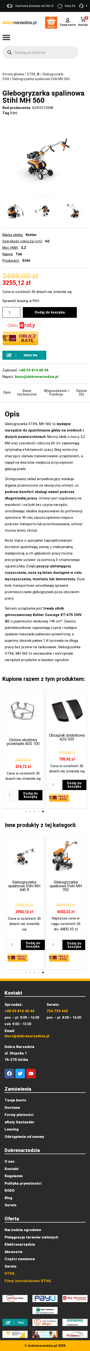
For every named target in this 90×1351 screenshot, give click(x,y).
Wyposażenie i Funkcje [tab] (56, 392)
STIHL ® (33, 74)
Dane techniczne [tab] (27, 392)
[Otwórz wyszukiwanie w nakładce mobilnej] (40, 52)
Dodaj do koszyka (50, 312)
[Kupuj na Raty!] (45, 355)
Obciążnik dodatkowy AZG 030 (67, 737)
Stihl (13, 113)
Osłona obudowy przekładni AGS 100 (23, 742)
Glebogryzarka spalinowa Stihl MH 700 (66, 886)
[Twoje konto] (68, 20)
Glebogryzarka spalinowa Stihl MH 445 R (24, 886)
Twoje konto (68, 24)
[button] (6, 37)
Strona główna (13, 74)
